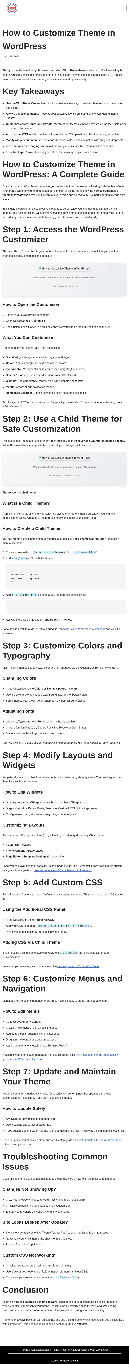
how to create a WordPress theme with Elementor (63, 870)
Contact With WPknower (94, 1349)
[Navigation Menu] (122, 8)
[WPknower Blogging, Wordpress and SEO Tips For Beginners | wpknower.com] (13, 8)
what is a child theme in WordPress (84, 629)
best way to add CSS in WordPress (78, 966)
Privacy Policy (51, 1349)
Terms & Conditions (32, 1349)
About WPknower (70, 1349)
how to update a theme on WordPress (99, 1140)
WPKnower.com (69, 1360)
